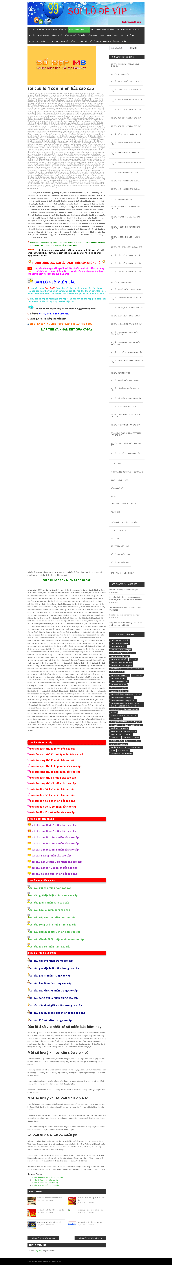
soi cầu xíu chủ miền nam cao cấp (125, 453)
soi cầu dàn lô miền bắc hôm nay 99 (69, 165)
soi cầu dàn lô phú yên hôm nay (56, 172)
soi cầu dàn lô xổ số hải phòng (95, 179)
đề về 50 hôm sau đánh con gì (121, 753)
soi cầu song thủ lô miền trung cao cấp (54, 998)
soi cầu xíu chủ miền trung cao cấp (126, 352)
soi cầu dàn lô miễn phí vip (91, 170)
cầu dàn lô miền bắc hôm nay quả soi (63, 100)
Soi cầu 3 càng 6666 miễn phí (131, 725)
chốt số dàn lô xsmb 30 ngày (63, 128)
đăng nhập (38, 1251)
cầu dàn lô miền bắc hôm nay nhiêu (39, 100)
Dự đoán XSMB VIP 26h (118, 685)
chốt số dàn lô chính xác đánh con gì (64, 113)
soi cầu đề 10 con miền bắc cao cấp (44, 1238)
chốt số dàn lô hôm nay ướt (75, 118)
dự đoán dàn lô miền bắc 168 (47, 149)
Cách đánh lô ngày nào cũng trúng (123, 653)
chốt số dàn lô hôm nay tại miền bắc (54, 118)
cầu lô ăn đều (82, 105)
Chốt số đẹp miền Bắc (118, 646)
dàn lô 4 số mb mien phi (42, 136)
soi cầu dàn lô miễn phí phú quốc (49, 170)
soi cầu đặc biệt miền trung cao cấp (127, 308)
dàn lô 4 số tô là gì (93, 147)
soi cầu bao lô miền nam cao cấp (125, 380)
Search (133, 48)
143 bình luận (33, 188)
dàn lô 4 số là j (59, 134)
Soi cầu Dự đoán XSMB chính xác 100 (123, 731)
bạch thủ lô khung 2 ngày (114, 41)
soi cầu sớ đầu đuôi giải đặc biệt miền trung (125, 343)
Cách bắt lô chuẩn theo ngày (121, 650)
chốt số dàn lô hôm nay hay (46, 116)
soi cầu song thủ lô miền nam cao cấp (126, 444)
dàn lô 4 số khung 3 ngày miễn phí (47, 133)
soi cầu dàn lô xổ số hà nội (75, 179)
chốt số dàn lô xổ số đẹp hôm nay (92, 125)
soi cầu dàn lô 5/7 (93, 161)
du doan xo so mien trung (119, 656)
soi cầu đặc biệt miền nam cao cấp (126, 398)
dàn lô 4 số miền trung (60, 141)
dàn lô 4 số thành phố (70, 147)
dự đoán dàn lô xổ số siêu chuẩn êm (59, 159)
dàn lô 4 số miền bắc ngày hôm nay (70, 138)
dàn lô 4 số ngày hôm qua (71, 143)
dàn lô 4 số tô (81, 147)
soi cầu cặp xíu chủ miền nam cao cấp (125, 389)
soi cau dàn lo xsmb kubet (74, 183)
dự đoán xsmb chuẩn (118, 678)
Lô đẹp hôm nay (116, 718)
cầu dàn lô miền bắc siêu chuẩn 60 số (67, 102)
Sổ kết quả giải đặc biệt (119, 744)
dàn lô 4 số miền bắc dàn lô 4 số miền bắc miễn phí (82, 136)
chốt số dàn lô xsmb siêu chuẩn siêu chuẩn (82, 129)
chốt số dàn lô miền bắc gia (43, 120)
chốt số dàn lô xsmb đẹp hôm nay (84, 128)
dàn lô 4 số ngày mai (87, 143)
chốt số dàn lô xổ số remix (76, 126)
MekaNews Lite (38, 1261)
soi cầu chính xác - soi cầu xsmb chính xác (42, 93)
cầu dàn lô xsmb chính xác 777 (57, 103)
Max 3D (125, 504)
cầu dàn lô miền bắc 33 (72, 95)
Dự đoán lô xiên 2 (117, 672)
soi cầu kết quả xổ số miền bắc (121, 734)
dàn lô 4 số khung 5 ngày (93, 133)
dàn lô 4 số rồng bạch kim (68, 146)
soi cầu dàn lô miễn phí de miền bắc (83, 169)
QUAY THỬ (83, 41)
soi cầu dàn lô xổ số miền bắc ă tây (77, 180)
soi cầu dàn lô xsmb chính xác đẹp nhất (68, 182)
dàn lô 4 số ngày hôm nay (54, 143)
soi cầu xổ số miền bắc (131, 738)
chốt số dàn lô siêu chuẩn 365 (93, 121)
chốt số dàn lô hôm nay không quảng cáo (69, 116)
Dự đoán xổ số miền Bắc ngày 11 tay (123, 700)
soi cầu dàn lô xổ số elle (37, 179)
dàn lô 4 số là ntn (70, 134)
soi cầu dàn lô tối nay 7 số (93, 172)
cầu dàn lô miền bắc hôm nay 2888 (42, 98)
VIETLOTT (33, 41)
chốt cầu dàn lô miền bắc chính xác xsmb (71, 110)
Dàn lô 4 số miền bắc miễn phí (49, 138)
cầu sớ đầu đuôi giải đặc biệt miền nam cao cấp (126, 434)
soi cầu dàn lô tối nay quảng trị (45, 175)
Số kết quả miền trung (121, 554)
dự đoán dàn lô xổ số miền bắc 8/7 (65, 156)
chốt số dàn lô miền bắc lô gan (88, 120)
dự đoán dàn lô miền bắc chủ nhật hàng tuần (72, 149)
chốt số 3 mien (92, 111)
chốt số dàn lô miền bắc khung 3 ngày (65, 120)
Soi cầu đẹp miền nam (38, 35)
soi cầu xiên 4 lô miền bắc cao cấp (49, 1222)
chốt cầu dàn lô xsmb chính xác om (48, 111)
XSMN (109, 35)
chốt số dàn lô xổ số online (58, 126)
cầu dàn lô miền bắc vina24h (36, 103)
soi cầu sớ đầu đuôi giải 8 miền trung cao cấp (124, 333)
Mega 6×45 (115, 504)
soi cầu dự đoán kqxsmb (119, 728)
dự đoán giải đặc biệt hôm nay (121, 662)
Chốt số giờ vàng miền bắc (119, 640)
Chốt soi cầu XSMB (53, 131)
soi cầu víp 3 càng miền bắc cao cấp (90, 1210)
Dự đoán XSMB (137, 675)
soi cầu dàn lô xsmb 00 (47, 182)
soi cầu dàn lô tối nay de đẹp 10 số (81, 174)
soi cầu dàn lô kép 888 (49, 164)
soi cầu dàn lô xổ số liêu (35, 180)
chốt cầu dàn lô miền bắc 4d (40, 107)
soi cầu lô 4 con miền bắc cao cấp (126, 173)
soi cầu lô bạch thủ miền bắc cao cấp (125, 218)
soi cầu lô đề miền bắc (58, 185)
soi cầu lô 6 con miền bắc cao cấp (67, 580)
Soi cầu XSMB (115, 738)
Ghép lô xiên (115, 709)
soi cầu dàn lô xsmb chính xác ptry (93, 182)
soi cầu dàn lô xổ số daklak (81, 177)
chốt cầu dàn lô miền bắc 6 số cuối (60, 107)
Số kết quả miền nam (120, 562)
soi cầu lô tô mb (72, 185)
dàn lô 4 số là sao (82, 134)
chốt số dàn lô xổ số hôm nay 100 (38, 126)
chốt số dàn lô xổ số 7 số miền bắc (49, 125)
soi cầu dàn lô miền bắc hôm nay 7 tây (44, 165)
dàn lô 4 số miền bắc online (36, 139)
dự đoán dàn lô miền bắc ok (43, 151)
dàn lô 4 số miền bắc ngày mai (93, 138)
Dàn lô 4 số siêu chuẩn (84, 146)
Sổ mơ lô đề (56, 35)
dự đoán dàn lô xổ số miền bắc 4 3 (42, 156)
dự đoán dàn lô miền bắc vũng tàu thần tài (67, 151)
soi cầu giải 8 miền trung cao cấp (125, 316)
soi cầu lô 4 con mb (44, 185)
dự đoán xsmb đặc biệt (118, 688)
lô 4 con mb (41, 242)
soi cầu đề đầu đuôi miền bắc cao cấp (125, 153)
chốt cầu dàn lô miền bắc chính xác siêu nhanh (42, 110)
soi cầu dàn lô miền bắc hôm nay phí (70, 167)
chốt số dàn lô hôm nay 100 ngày (76, 115)
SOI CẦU (54, 41)
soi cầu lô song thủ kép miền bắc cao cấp (125, 228)
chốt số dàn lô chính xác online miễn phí (89, 113)
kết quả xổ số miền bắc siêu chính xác (123, 715)
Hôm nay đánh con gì (130, 709)
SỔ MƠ (73, 41)
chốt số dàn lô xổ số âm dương (70, 125)
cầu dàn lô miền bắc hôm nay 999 (65, 98)
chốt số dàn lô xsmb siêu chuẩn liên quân (54, 129)
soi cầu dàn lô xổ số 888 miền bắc (61, 177)
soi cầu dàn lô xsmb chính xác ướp (38, 183)
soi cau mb (114, 725)
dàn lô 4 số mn (73, 141)
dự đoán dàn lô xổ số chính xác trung (68, 154)
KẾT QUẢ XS (92, 35)
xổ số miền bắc (123, 750)
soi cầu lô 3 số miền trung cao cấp (126, 324)
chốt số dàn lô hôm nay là (92, 116)
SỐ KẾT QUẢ (94, 41)
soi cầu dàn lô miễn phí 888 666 (60, 169)
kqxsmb (113, 712)
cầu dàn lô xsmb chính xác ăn (76, 103)
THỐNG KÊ (44, 41)
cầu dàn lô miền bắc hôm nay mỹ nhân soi (90, 98)
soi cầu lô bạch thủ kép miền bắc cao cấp (91, 1199)
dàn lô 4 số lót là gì (95, 134)
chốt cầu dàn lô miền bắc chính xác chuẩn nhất (89, 108)
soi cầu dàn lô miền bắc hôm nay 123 (69, 164)
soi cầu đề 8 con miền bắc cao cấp (91, 1238)
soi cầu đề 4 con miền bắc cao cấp (49, 1198)
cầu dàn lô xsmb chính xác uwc (68, 105)
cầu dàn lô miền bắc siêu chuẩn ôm (91, 102)
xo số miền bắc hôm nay (119, 747)
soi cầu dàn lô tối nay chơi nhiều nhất (57, 174)
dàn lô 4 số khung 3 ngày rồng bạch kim (71, 133)
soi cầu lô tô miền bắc (85, 185)
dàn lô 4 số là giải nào (47, 134)
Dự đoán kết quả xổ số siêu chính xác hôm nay (126, 669)
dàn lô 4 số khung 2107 (66, 131)
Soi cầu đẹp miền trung (127, 30)
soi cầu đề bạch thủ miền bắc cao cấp (50, 1210)
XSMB (102, 35)
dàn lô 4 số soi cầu (40, 147)
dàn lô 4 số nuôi (60, 144)
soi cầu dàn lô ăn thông (62, 162)
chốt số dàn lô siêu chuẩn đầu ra (57, 123)
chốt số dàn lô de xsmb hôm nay (37, 115)
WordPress (57, 1261)
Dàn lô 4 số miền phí (46, 141)
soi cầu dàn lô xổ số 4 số (81, 175)
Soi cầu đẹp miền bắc (78, 30)
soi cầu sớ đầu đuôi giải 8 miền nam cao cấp (126, 416)
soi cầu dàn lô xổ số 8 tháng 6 (39, 177)
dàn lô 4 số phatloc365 (37, 146)
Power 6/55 (115, 512)
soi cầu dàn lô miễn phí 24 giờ (39, 169)
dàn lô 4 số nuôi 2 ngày (73, 144)
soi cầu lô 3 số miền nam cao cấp (125, 425)
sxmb (138, 741)
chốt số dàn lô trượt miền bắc (78, 123)
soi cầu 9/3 (83, 161)
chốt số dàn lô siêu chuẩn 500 (37, 123)
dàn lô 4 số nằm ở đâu (38, 143)
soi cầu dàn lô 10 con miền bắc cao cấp (47, 1177)
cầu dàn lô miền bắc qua (46, 102)
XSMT (116, 35)
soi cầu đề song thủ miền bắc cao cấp (126, 163)
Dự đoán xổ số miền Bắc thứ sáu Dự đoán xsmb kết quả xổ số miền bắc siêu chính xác (125, 705)
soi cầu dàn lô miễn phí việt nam (71, 170)
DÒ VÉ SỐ (64, 41)
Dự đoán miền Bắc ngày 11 (120, 675)
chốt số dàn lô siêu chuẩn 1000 (73, 121)
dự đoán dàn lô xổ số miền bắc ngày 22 (86, 157)
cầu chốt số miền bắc (41, 95)
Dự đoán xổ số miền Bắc (119, 691)
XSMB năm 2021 (136, 747)
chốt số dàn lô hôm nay (56, 115)
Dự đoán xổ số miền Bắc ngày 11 (122, 697)
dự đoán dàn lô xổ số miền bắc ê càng (60, 157)
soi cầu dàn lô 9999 (48, 162)
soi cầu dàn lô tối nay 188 (75, 172)
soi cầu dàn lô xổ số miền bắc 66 (54, 180)
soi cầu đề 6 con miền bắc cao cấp (45, 1185)
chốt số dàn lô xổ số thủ (46, 128)
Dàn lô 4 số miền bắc (58, 136)
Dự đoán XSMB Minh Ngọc (119, 681)
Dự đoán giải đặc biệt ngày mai (121, 665)
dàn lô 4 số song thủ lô (54, 147)
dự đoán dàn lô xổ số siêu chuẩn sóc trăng (85, 159)
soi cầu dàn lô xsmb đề (58, 183)
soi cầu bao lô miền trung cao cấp (126, 289)
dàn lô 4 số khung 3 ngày (83, 131)
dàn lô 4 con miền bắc (56, 245)
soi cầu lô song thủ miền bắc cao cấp (125, 238)
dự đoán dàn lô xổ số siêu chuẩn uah (58, 161)
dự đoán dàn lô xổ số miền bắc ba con (90, 156)
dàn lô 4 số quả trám (52, 146)
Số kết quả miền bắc (120, 546)
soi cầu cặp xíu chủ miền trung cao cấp (126, 298)
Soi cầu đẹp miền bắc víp (102, 30)
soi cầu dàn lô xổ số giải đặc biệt (56, 179)
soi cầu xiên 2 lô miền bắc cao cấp (126, 255)
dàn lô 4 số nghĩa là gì (47, 144)
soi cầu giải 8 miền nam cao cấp (125, 407)
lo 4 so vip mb (74, 161)
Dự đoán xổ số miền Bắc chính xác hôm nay (125, 694)
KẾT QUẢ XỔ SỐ (127, 35)
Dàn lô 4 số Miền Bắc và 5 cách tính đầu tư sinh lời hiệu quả (65, 139)
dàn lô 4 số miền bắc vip (93, 139)
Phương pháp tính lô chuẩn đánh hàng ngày (126, 722)
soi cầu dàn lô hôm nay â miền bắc (82, 162)
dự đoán (133, 659)
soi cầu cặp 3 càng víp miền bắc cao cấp (126, 90)
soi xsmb (129, 741)
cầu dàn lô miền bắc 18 (56, 95)
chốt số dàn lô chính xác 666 (42, 113)
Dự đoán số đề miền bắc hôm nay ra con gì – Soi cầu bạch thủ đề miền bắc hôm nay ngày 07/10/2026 (125, 599)
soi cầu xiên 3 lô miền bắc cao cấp (90, 1222)
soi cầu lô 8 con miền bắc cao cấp (45, 1182)
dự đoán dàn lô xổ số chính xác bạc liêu (68, 152)
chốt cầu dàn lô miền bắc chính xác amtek (59, 108)
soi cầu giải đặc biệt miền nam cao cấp (53, 895)
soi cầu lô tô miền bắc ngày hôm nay (52, 187)
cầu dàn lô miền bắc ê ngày (60, 97)
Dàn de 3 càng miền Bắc (119, 659)
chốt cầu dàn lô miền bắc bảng (82, 107)
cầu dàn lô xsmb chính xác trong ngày (44, 105)
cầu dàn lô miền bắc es (77, 97)
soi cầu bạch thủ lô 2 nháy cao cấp (126, 81)
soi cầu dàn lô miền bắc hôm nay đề (45, 167)
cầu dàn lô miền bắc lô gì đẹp (85, 100)
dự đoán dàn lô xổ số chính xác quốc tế (42, 154)
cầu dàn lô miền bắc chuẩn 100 (40, 97)
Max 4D (134, 504)
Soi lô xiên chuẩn (117, 741)
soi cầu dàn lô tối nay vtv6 (64, 175)
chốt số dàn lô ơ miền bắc (54, 121)
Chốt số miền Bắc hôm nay (119, 643)
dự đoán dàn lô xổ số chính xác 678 (42, 152)
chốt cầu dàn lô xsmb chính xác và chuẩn (73, 111)
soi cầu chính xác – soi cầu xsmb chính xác (47, 30)
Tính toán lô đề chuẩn (75, 35)
